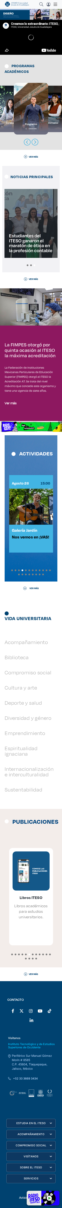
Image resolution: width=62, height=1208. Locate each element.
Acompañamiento (26, 642)
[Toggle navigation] (54, 4)
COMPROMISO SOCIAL (31, 1145)
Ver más (11, 403)
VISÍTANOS (31, 1156)
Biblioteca (17, 657)
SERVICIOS (31, 1178)
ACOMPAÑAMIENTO (31, 1134)
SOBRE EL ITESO (31, 1167)
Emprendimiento (25, 733)
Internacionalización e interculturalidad (29, 771)
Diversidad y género (28, 718)
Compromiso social (28, 672)
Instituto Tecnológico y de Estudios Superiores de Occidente (31, 1045)
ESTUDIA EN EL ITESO (31, 1123)
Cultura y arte (21, 687)
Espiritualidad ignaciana (21, 750)
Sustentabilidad (23, 789)
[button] (27, 265)
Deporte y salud (23, 702)
